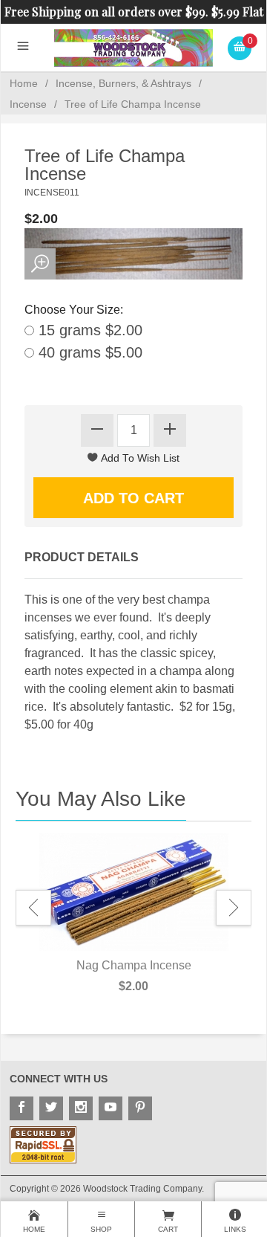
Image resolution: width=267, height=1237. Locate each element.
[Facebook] (21, 1108)
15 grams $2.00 (88, 330)
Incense (28, 104)
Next (233, 908)
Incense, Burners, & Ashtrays (123, 83)
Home (24, 83)
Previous (33, 908)
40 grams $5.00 (88, 352)
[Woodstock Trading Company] (134, 47)
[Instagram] (81, 1108)
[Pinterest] (140, 1108)
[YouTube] (110, 1108)
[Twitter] (51, 1108)
